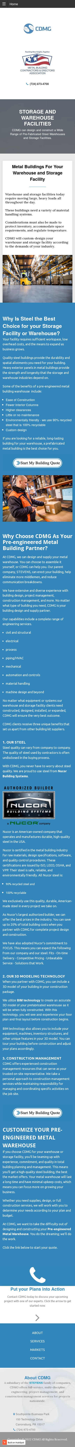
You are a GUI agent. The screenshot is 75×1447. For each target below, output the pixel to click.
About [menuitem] (37, 1333)
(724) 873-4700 (38, 84)
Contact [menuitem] (37, 1358)
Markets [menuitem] (37, 1349)
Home (14, 4)
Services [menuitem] (37, 1341)
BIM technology (28, 1000)
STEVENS (36, 1382)
